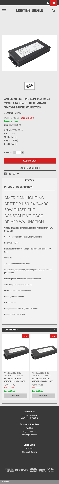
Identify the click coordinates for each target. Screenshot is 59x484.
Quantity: (8, 152)
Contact (29, 449)
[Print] (14, 173)
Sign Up (33, 431)
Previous (51, 330)
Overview (29, 180)
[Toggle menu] (4, 11)
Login (25, 431)
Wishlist (29, 428)
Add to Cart (15, 395)
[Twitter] (18, 173)
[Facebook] (5, 173)
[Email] (10, 173)
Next (55, 330)
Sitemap (5, 482)
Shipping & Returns (29, 435)
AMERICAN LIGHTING (12, 373)
